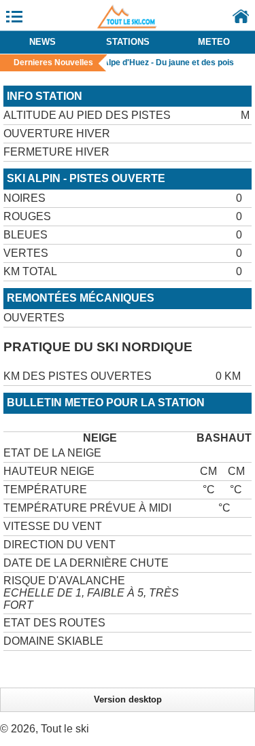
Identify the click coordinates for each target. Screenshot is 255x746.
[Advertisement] (129, 668)
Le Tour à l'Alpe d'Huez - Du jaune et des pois (146, 62)
